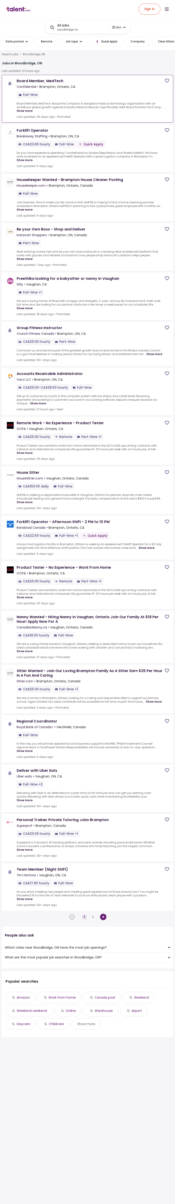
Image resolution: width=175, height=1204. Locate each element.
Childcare (56, 1024)
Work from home (62, 997)
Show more (25, 111)
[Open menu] (167, 9)
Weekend (141, 997)
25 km (116, 27)
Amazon (23, 997)
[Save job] (167, 81)
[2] (103, 917)
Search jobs (10, 54)
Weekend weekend (32, 1010)
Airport (136, 1010)
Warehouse (104, 1010)
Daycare (23, 1024)
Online (71, 1010)
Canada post (105, 997)
